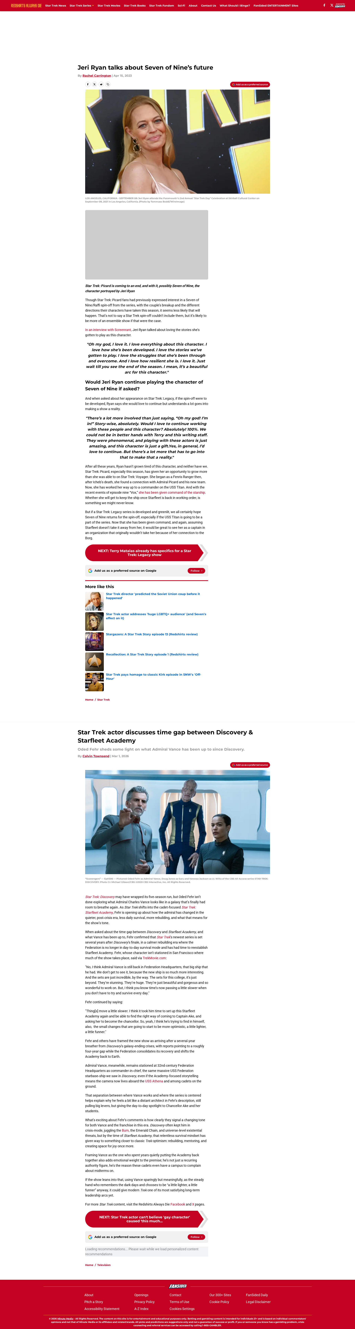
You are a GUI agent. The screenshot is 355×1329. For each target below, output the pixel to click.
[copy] (108, 84)
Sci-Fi (181, 5)
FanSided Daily (257, 1295)
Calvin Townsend (96, 756)
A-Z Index (141, 1309)
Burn (125, 1130)
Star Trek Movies (109, 5)
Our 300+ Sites (220, 1295)
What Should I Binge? (235, 5)
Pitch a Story (93, 1302)
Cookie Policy (219, 1302)
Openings (141, 1295)
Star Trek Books (135, 5)
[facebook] (324, 5)
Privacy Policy (144, 1302)
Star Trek (103, 699)
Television (104, 1265)
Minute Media (65, 1318)
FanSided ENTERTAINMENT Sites (276, 5)
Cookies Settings (182, 1309)
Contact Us (208, 5)
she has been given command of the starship (171, 492)
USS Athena (154, 1081)
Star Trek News (55, 5)
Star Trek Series (80, 5)
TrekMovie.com (154, 958)
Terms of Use (179, 1302)
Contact (175, 1295)
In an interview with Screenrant (108, 330)
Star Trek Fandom (161, 5)
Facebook (178, 1204)
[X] (331, 5)
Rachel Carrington (97, 75)
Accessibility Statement (101, 1309)
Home (89, 699)
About (193, 5)
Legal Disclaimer (258, 1302)
